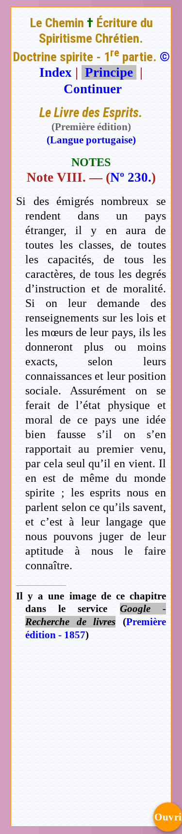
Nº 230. (130, 177)
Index (55, 72)
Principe (109, 72)
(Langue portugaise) (91, 140)
